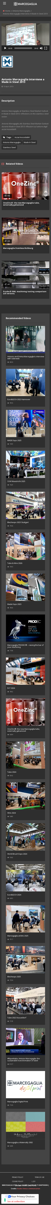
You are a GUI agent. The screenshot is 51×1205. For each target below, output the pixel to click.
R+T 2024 (11, 688)
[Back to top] (41, 1198)
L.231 (33, 1181)
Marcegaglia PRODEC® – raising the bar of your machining (25, 646)
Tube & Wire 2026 (14, 563)
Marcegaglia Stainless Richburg (18, 248)
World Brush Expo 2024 (17, 854)
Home (7, 10)
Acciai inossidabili (22, 137)
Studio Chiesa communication (28, 1189)
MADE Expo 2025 (14, 440)
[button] (25, 37)
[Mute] (41, 48)
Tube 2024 (11, 772)
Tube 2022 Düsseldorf (16, 1017)
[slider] (23, 48)
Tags (9, 137)
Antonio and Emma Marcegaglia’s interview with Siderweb (25, 357)
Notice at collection (14, 1201)
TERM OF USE (39, 1177)
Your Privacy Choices (23, 1196)
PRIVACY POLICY (17, 1177)
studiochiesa (7, 69)
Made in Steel (30, 142)
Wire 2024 (11, 813)
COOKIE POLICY (17, 1181)
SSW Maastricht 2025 (16, 481)
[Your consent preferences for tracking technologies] (5, 1200)
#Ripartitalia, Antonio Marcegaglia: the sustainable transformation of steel (23, 1059)
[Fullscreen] (45, 48)
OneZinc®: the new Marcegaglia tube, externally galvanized (21, 203)
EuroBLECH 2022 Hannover (18, 399)
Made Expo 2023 (14, 604)
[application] (25, 37)
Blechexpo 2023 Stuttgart (18, 522)
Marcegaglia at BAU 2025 (17, 935)
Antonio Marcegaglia (21, 10)
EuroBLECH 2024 (14, 894)
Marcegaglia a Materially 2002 (20, 1142)
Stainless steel (9, 147)
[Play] (5, 48)
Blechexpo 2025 (14, 976)
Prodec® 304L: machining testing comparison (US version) (24, 292)
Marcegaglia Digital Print (17, 1101)
